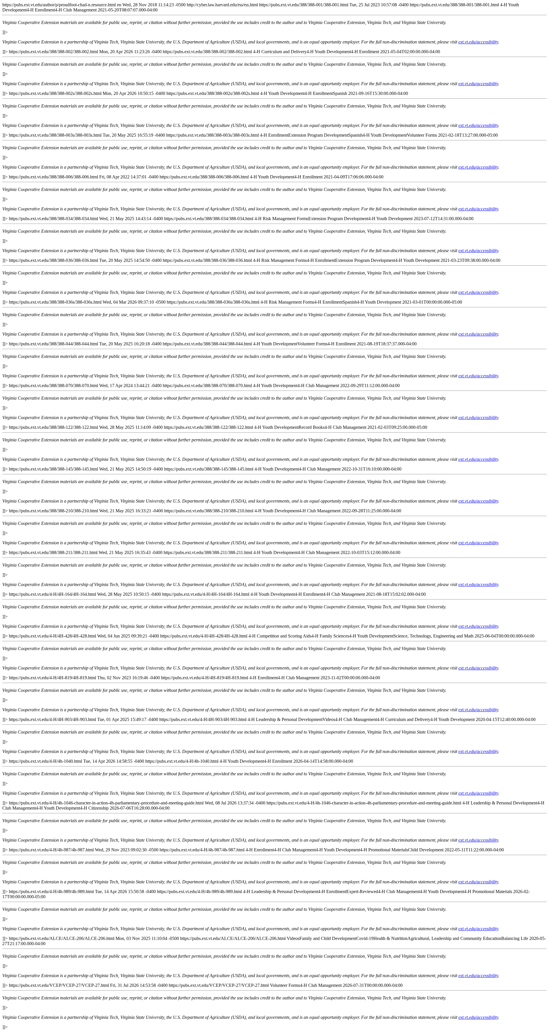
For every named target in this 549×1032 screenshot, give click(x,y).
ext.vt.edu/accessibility (478, 41)
